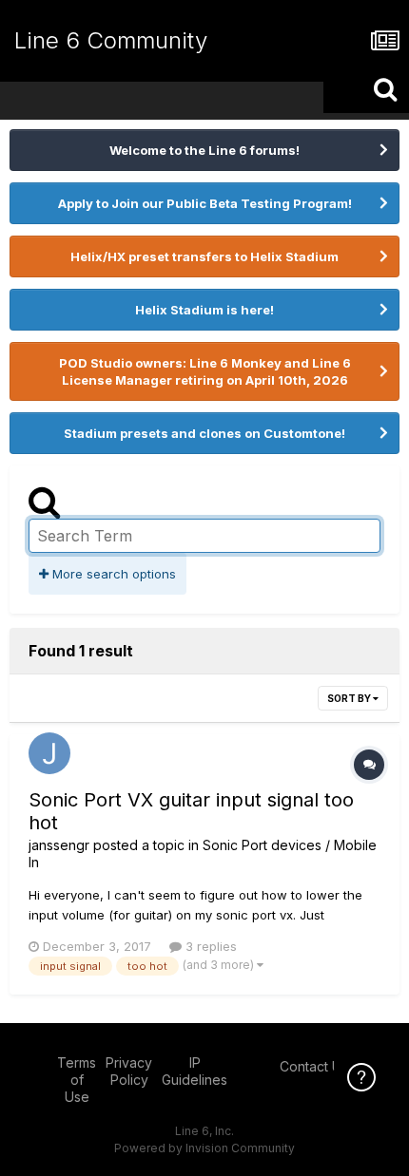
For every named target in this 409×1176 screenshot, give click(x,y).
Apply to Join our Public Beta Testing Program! (205, 203)
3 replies (209, 946)
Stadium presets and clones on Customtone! (204, 433)
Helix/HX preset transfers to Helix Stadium (204, 256)
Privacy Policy (129, 1071)
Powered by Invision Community (204, 1148)
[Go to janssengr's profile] (49, 753)
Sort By (350, 698)
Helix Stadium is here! (204, 309)
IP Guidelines (194, 1071)
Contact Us (314, 1066)
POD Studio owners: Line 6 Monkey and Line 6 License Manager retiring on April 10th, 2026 (205, 371)
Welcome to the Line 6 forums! (204, 150)
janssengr (59, 845)
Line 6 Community (110, 40)
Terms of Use (76, 1079)
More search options (112, 573)
